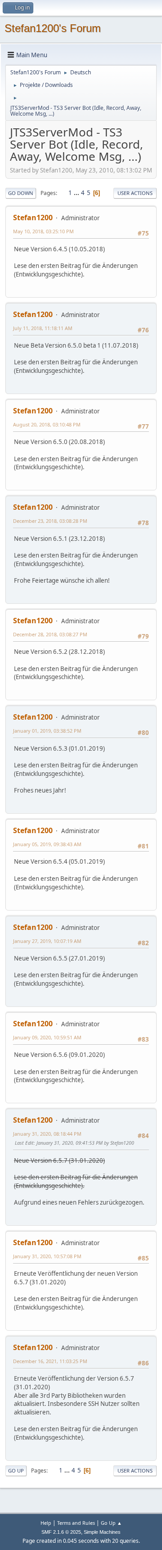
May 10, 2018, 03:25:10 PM (43, 231)
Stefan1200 (33, 217)
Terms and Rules (76, 1522)
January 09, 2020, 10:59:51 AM (47, 1037)
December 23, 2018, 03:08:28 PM (50, 520)
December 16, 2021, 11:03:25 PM (50, 1361)
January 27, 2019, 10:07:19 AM (47, 941)
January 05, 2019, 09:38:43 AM (47, 844)
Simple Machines (102, 1532)
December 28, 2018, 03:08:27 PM (50, 634)
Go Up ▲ (111, 1522)
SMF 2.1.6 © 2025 (61, 1532)
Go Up (16, 1470)
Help (45, 1522)
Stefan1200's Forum (52, 28)
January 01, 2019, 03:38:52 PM (47, 730)
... (77, 193)
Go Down (20, 193)
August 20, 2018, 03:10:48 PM (47, 424)
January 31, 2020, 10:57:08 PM (47, 1256)
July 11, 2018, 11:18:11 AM (42, 328)
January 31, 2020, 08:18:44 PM (47, 1133)
